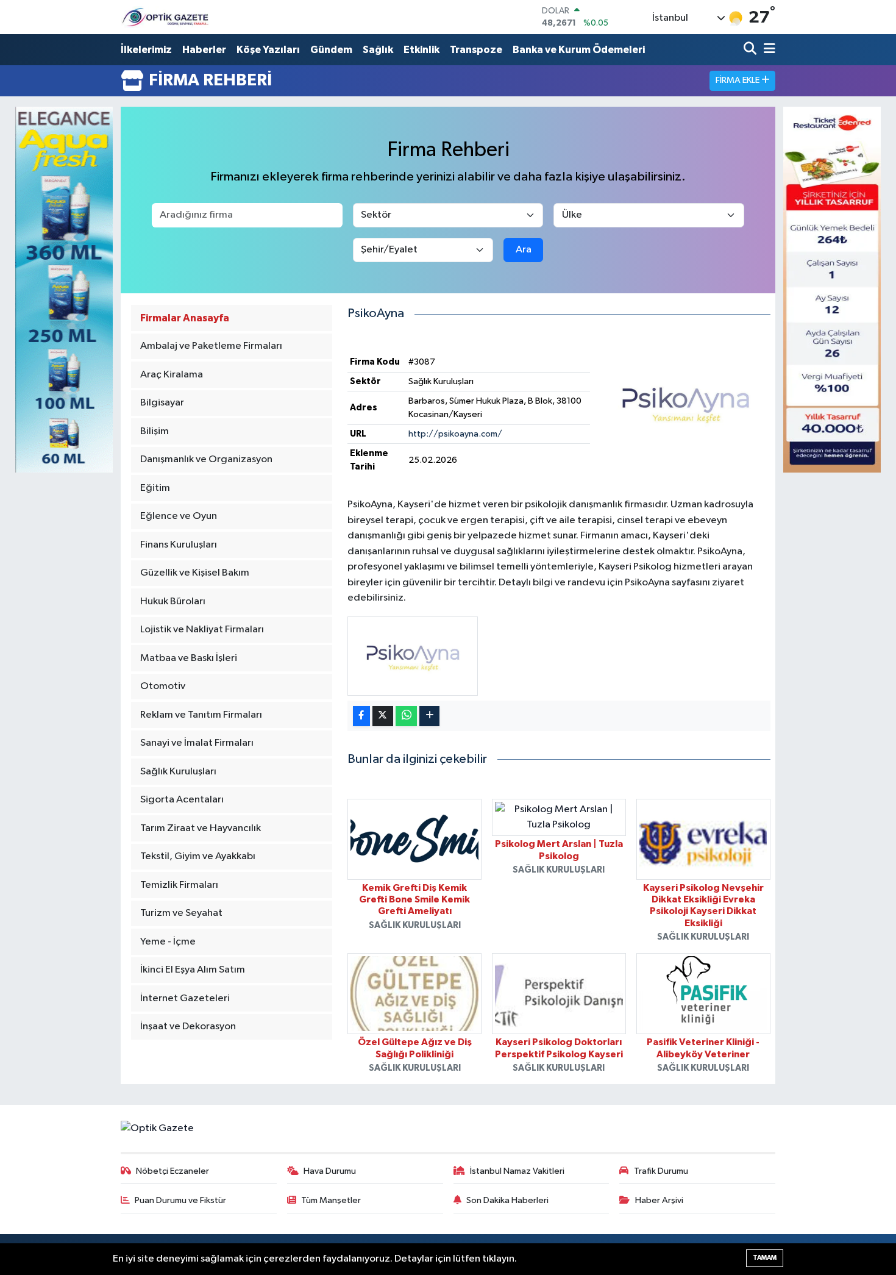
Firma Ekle (738, 80)
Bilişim (154, 431)
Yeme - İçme (168, 942)
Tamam (765, 1257)
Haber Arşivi (659, 1200)
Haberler (204, 50)
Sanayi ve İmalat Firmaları (197, 743)
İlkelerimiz (146, 50)
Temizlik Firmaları (179, 885)
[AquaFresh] (64, 289)
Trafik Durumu (661, 1171)
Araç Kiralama (171, 375)
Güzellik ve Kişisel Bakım (194, 573)
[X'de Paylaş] (382, 716)
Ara (524, 250)
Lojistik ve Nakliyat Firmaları (202, 629)
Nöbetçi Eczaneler (172, 1171)
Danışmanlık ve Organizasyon (206, 459)
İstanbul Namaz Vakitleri (517, 1171)
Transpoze (476, 50)
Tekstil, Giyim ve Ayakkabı (197, 856)
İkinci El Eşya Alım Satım (192, 970)
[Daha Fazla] (429, 716)
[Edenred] (832, 289)
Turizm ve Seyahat (181, 913)
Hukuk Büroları (172, 601)
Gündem (331, 50)
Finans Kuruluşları (178, 545)
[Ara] (751, 50)
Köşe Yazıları (268, 50)
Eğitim (155, 488)
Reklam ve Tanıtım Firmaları (201, 715)
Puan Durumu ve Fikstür (180, 1200)
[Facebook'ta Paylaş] (361, 716)
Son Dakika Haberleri (507, 1200)
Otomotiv (162, 686)
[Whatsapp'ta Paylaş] (406, 716)
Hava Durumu (330, 1171)
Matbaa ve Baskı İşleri (188, 658)
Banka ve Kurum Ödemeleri (579, 50)
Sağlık (378, 50)
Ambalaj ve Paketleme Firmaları (211, 346)
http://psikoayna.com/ (455, 433)
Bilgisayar (162, 403)
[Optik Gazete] (166, 16)
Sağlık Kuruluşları (178, 771)
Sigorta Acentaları (182, 800)
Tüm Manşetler (331, 1200)
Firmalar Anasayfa (184, 318)
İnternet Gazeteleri (185, 998)
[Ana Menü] (767, 50)
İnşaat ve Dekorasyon (188, 1026)
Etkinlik (421, 50)
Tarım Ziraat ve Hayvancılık (200, 828)
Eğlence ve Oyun (178, 516)
